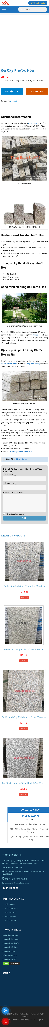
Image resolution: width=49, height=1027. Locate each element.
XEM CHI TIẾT (24, 597)
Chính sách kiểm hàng (10, 947)
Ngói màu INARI (10, 916)
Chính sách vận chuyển (10, 943)
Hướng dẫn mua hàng (10, 935)
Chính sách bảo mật (9, 959)
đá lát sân (32, 123)
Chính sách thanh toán (10, 939)
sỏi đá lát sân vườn (9, 364)
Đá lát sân (14, 101)
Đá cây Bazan (21, 459)
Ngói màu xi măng (11, 908)
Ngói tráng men (10, 912)
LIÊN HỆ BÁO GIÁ (12, 91)
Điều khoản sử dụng (9, 955)
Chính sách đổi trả (8, 951)
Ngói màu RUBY (10, 920)
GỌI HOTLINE (37, 91)
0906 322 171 (31, 815)
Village (35, 335)
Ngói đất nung (10, 904)
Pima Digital (38, 1019)
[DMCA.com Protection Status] (11, 965)
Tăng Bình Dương (33, 364)
